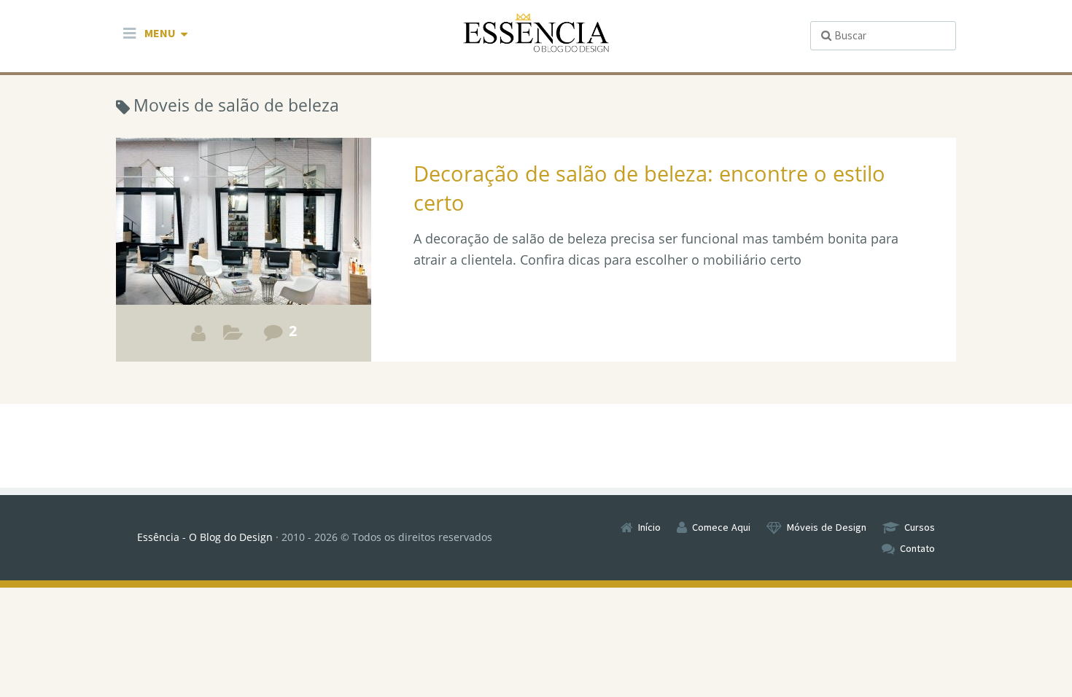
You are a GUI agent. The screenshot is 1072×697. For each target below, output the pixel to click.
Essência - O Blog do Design (205, 537)
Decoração (233, 336)
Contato (917, 548)
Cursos (919, 527)
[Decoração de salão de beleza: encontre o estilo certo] (243, 250)
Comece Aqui (721, 527)
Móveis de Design (826, 527)
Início (649, 527)
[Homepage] (536, 33)
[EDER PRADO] (198, 333)
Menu (160, 33)
